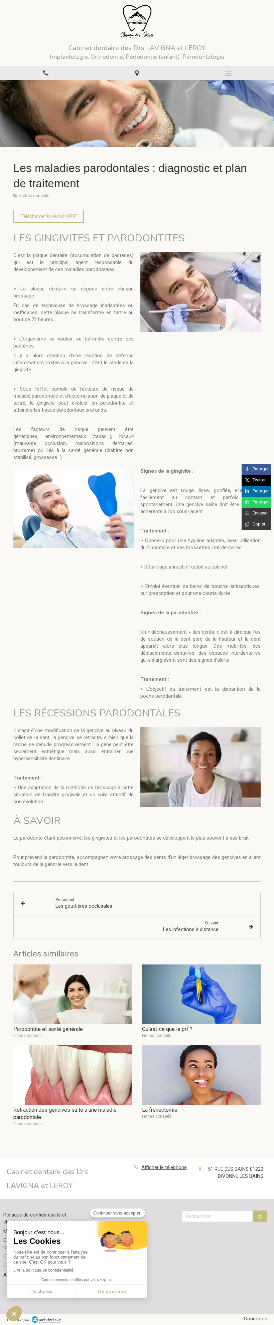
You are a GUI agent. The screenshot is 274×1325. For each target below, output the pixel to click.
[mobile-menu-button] (228, 73)
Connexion (255, 1319)
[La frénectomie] (201, 1075)
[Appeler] (45, 73)
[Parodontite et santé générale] (72, 994)
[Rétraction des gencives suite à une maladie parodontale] (72, 1075)
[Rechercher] (260, 1216)
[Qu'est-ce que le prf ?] (201, 994)
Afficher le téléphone (164, 1167)
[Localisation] (136, 73)
